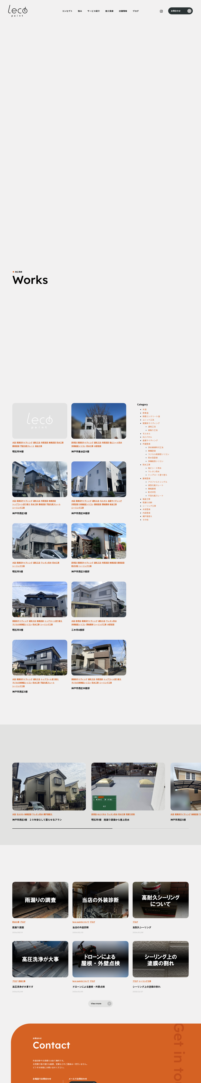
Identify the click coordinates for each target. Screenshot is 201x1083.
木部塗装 (97, 446)
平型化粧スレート (27, 446)
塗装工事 (21, 981)
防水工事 (60, 442)
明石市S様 (17, 571)
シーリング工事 (18, 508)
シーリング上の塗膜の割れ (147, 986)
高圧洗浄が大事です (22, 986)
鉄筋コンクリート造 (151, 416)
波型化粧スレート (155, 485)
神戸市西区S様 (20, 691)
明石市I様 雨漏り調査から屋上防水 (110, 819)
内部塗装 (146, 512)
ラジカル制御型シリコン (22, 624)
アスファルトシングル (157, 481)
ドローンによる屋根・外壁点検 (88, 986)
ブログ (22, 922)
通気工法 (36, 442)
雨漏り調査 (18, 927)
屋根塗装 (15, 446)
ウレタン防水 (46, 563)
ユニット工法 (148, 419)
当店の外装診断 (80, 927)
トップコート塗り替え (21, 504)
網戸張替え (147, 516)
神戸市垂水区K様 (80, 451)
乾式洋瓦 (74, 566)
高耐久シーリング (142, 927)
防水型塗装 (153, 457)
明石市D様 (17, 629)
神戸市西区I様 (19, 513)
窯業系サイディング (24, 442)
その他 (145, 519)
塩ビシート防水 (116, 442)
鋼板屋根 (105, 504)
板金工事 (38, 446)
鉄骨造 (74, 442)
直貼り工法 (153, 430)
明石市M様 (18, 451)
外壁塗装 (44, 442)
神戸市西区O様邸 (80, 571)
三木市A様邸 (77, 629)
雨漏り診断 (147, 502)
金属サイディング (115, 501)
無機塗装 (52, 442)
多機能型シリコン (78, 446)
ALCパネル (147, 437)
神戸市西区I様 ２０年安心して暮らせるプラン (37, 819)
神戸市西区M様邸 (80, 513)
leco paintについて (80, 922)
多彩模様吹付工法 (155, 447)
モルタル (103, 501)
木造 (14, 442)
